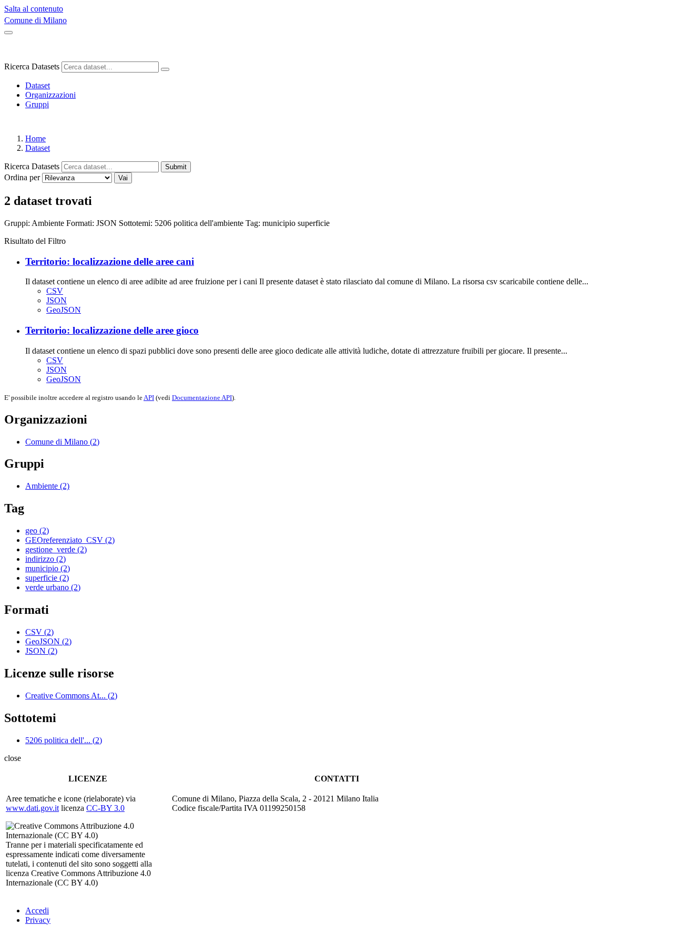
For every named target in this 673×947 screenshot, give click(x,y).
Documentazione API (202, 398)
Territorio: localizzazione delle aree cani (109, 261)
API (149, 398)
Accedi (37, 910)
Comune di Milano (35, 20)
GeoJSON (63, 309)
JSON (56, 300)
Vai (123, 178)
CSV (54, 290)
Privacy (37, 919)
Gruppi (37, 104)
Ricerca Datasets (31, 66)
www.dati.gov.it (32, 808)
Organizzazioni (50, 94)
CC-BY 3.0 (105, 808)
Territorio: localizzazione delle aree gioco (112, 330)
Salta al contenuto (33, 8)
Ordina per (22, 177)
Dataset (37, 85)
